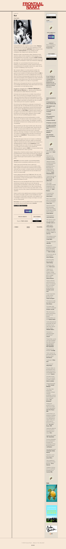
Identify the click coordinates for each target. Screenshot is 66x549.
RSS (52, 533)
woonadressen (33, 143)
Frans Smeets (16, 201)
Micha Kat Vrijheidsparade (33, 88)
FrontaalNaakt (33, 5)
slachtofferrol (24, 135)
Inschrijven (51, 58)
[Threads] (23, 205)
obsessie (22, 50)
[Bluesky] (14, 205)
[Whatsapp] (25, 205)
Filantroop (39, 46)
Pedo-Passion (39, 155)
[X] (16, 205)
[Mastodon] (17, 205)
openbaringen (29, 49)
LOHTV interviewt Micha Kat (20, 90)
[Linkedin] (22, 205)
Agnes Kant (16, 160)
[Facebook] (19, 205)
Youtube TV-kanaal (38, 57)
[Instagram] (20, 205)
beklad (28, 148)
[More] (26, 205)
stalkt (40, 73)
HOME (28, 227)
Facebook (35, 203)
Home (33, 545)
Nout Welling (25, 110)
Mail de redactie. (24, 221)
